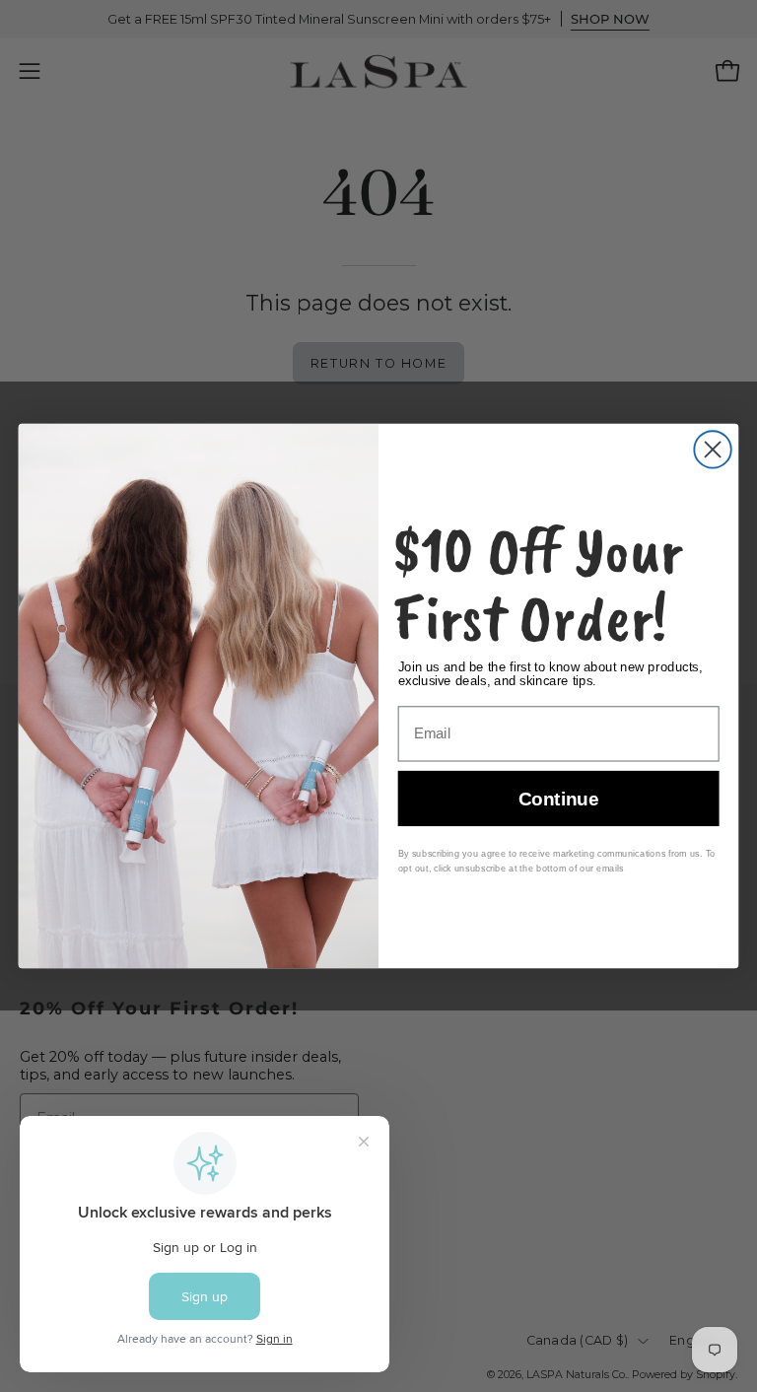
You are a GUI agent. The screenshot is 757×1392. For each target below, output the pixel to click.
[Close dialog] (712, 449)
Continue (558, 799)
